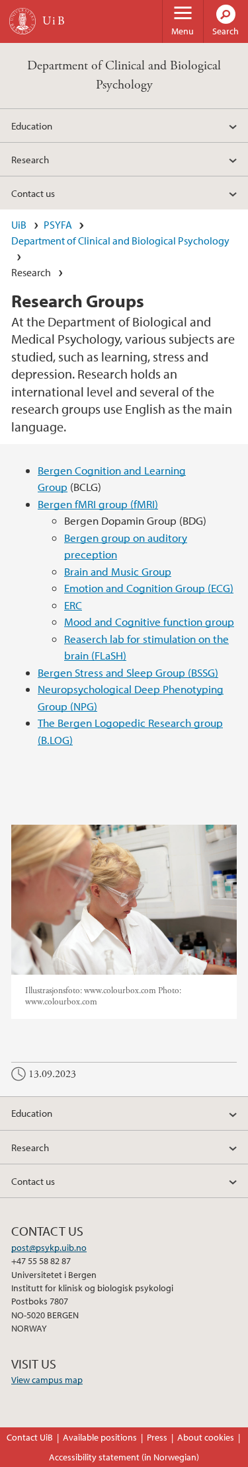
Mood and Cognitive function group (149, 621)
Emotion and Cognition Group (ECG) (148, 588)
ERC (73, 605)
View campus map (47, 1380)
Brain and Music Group (117, 571)
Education (31, 125)
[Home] (22, 21)
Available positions (100, 1437)
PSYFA (58, 224)
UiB (18, 224)
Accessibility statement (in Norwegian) (124, 1457)
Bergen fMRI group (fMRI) (98, 504)
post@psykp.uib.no (49, 1248)
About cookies (205, 1437)
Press (157, 1437)
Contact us (33, 193)
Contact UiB (30, 1437)
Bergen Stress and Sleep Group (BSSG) (128, 672)
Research (30, 159)
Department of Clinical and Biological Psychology (120, 240)
